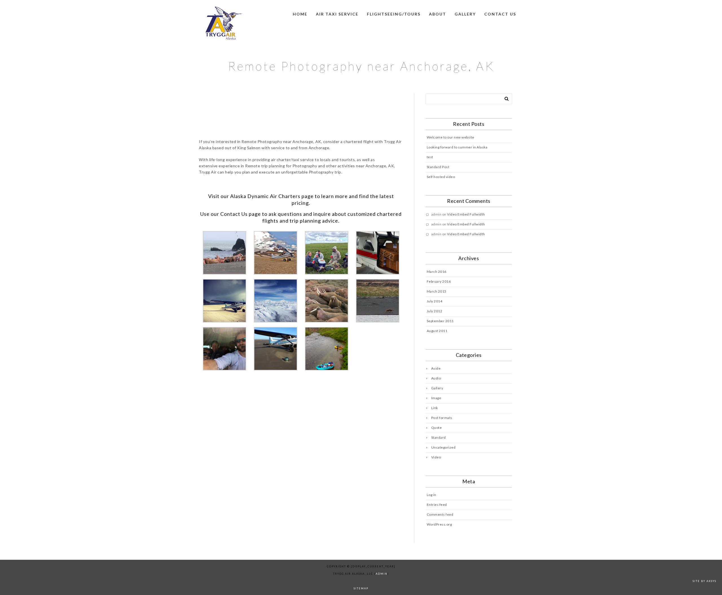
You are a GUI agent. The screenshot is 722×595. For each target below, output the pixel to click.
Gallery (465, 14)
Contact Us (234, 214)
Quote (436, 427)
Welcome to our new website (450, 137)
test (430, 157)
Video (436, 457)
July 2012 (435, 311)
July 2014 (435, 301)
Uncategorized (443, 447)
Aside (436, 368)
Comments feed (440, 514)
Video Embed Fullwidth (466, 214)
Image (436, 398)
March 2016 (436, 271)
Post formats (441, 418)
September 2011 (440, 321)
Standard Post (438, 167)
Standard (438, 437)
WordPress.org (439, 524)
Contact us (500, 14)
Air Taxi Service (337, 14)
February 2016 (439, 281)
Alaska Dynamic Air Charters (265, 196)
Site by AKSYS (704, 581)
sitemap (361, 588)
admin (382, 573)
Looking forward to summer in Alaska (457, 147)
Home (300, 14)
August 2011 (437, 331)
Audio (436, 378)
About (437, 14)
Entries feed (437, 504)
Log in (431, 495)
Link (434, 408)
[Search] (504, 97)
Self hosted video (441, 177)
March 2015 (436, 291)
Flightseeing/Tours (394, 14)
